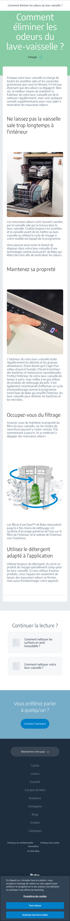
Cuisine (35, 765)
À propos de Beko (35, 790)
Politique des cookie (49, 843)
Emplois (35, 822)
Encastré (35, 781)
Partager (32, 57)
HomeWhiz (33, 846)
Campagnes (35, 806)
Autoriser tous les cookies (35, 914)
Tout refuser (35, 905)
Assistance (35, 798)
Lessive (35, 773)
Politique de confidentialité (20, 843)
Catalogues (35, 830)
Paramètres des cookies (35, 896)
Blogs (35, 814)
